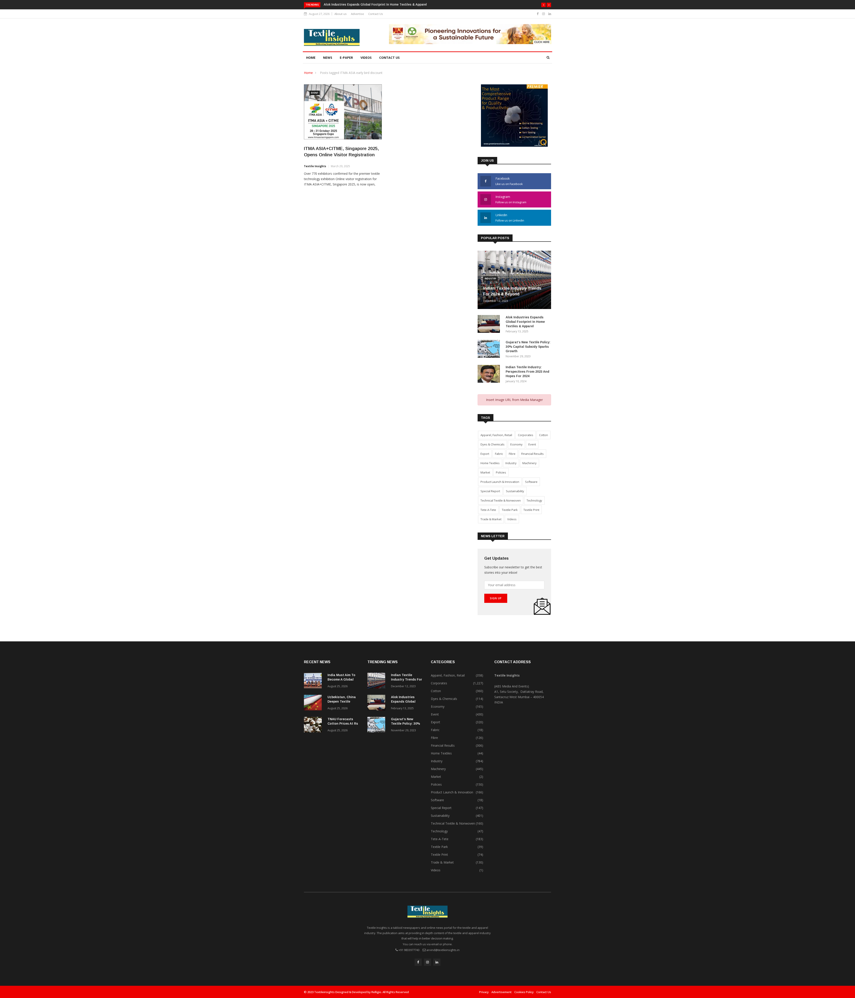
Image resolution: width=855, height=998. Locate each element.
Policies (501, 472)
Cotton (543, 435)
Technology (534, 500)
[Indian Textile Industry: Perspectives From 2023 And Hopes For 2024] (490, 374)
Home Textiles (490, 463)
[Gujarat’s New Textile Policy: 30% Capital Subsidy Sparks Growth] (490, 349)
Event (314, 92)
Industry (490, 278)
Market (485, 472)
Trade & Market (490, 519)
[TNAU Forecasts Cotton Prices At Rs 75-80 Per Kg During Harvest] (314, 725)
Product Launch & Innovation (499, 482)
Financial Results (532, 454)
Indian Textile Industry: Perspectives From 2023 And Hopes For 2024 (527, 371)
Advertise (357, 14)
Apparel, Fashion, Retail (496, 435)
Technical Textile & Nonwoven (500, 500)
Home (311, 57)
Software (531, 482)
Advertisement (501, 992)
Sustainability (515, 491)
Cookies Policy (524, 992)
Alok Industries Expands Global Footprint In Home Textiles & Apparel (525, 321)
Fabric (499, 454)
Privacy (484, 992)
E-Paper (346, 57)
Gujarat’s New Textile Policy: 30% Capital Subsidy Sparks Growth (372, 4)
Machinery (529, 463)
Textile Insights (315, 166)
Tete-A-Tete (488, 510)
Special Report (490, 491)
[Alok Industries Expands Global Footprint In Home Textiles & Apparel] (490, 324)
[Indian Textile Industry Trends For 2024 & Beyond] (377, 681)
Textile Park (510, 510)
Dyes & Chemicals (492, 444)
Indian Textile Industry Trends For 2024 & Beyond (406, 679)
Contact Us (375, 14)
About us (340, 14)
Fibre (512, 454)
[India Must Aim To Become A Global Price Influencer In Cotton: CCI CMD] (314, 681)
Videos (366, 57)
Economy (516, 444)
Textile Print (531, 510)
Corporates (525, 435)
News (327, 57)
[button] (543, 5)
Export (484, 454)
